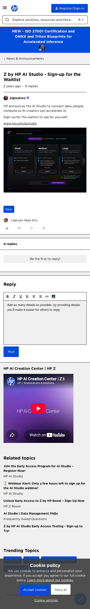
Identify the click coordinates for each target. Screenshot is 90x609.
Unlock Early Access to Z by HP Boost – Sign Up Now (44, 500)
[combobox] (45, 19)
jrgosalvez (18, 98)
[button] (4, 9)
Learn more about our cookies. (50, 580)
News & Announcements (25, 58)
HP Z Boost (12, 506)
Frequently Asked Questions (25, 519)
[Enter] (7, 19)
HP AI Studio (13, 476)
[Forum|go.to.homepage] (14, 8)
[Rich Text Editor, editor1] (45, 322)
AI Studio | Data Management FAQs (30, 513)
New (8, 209)
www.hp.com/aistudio (20, 123)
